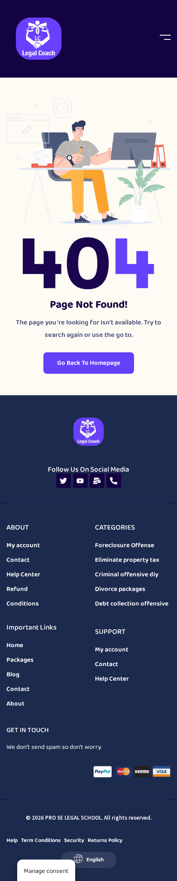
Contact (18, 560)
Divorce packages (120, 589)
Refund (17, 589)
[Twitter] (63, 480)
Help (12, 840)
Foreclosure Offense (124, 545)
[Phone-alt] (114, 480)
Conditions (22, 604)
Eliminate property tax (127, 560)
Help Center (23, 574)
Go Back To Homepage (88, 363)
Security (74, 840)
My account (23, 545)
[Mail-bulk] (97, 480)
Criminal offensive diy (127, 574)
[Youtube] (80, 480)
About (15, 704)
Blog (12, 674)
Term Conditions (41, 840)
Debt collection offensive (131, 604)
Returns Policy (105, 840)
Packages (20, 660)
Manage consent (46, 871)
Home (14, 645)
